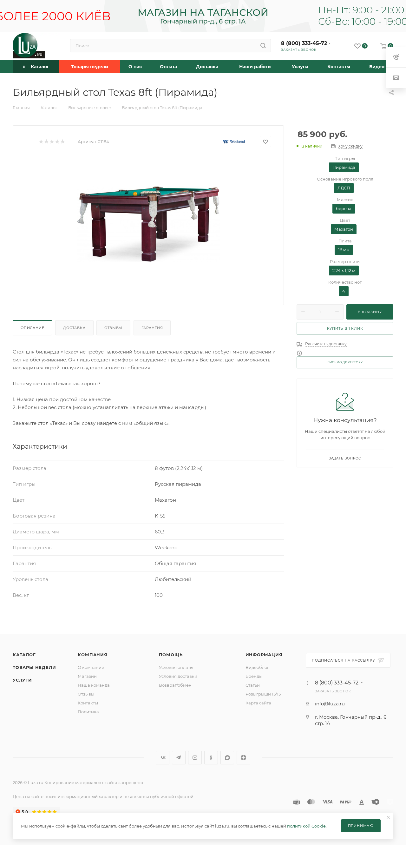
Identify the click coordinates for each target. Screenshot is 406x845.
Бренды (254, 676)
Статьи (253, 685)
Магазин (87, 676)
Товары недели (34, 667)
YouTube (195, 757)
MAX (227, 757)
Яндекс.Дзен (243, 757)
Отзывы (113, 328)
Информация (264, 654)
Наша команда (94, 685)
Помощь (171, 654)
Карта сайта (258, 702)
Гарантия (152, 328)
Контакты (88, 702)
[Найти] (263, 45)
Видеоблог (257, 667)
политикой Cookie (306, 825)
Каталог (24, 654)
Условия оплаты (176, 667)
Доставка (74, 328)
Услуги (22, 680)
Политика (88, 711)
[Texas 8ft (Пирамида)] (148, 224)
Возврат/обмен (175, 685)
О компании (91, 667)
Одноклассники (211, 757)
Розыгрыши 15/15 (263, 693)
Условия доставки (178, 676)
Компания (92, 654)
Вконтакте (162, 757)
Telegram (179, 757)
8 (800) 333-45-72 (304, 43)
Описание (32, 328)
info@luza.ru (330, 704)
